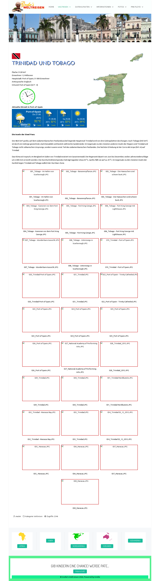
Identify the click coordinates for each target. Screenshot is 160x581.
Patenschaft (80, 571)
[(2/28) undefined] (80, 182)
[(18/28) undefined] (119, 354)
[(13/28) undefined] (41, 319)
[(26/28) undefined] (80, 457)
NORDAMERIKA (79, 546)
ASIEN (50, 540)
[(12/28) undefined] (119, 285)
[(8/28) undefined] (80, 250)
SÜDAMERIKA (135, 540)
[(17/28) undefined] (80, 354)
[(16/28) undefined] (41, 354)
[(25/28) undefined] (41, 457)
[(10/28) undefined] (41, 285)
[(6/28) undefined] (119, 216)
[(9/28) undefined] (119, 250)
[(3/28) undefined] (119, 182)
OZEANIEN (107, 546)
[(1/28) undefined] (41, 182)
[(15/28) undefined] (119, 319)
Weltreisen (38, 516)
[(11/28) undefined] (80, 285)
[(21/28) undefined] (119, 388)
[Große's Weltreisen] (28, 6)
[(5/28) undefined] (80, 216)
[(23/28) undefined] (80, 423)
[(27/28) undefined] (119, 457)
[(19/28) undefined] (41, 388)
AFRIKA (22, 546)
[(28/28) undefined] (80, 491)
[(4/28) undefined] (41, 216)
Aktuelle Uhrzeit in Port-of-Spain (27, 107)
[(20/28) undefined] (80, 388)
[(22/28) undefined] (41, 423)
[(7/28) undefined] (41, 250)
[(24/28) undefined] (119, 423)
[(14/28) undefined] (80, 319)
